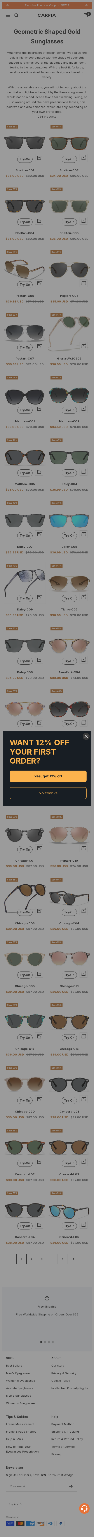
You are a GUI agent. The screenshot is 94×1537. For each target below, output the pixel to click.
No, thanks (48, 793)
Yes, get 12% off (48, 776)
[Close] (86, 736)
